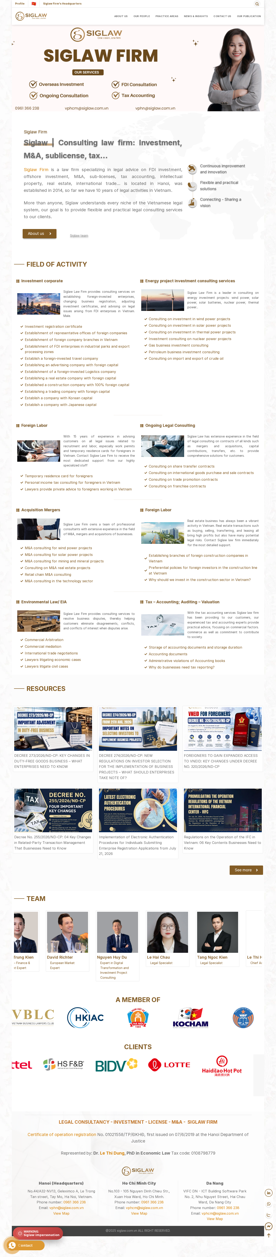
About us (121, 16)
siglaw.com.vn (127, 1230)
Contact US (222, 16)
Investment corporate (42, 280)
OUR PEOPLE (141, 16)
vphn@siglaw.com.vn (66, 1208)
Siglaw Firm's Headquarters (62, 3)
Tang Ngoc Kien (183, 957)
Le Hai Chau (129, 957)
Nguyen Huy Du (82, 957)
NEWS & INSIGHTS (196, 16)
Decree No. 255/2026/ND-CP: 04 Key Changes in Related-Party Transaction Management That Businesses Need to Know (52, 842)
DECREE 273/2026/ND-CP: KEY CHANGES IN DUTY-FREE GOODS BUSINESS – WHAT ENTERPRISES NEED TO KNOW (52, 761)
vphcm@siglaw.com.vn (144, 1208)
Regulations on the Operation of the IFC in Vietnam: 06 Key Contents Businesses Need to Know (222, 842)
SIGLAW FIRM (202, 1122)
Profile (20, 3)
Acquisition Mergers (40, 510)
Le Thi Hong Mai (233, 957)
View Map (61, 1213)
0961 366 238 (74, 1202)
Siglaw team (79, 235)
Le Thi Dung (112, 1153)
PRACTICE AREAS (166, 16)
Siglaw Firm (36, 169)
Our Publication (249, 16)
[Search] (257, 3)
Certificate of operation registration (62, 1134)
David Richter (30, 957)
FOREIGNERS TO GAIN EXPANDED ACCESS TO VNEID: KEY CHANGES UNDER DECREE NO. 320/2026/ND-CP (221, 761)
